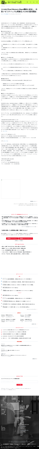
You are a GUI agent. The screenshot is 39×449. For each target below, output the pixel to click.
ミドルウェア (22, 415)
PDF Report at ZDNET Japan (24, 424)
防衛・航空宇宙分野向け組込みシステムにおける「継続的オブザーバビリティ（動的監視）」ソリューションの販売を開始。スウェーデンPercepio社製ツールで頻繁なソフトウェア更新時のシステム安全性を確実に (20, 217)
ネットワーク (22, 414)
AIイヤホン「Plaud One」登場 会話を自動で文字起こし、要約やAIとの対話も (15, 253)
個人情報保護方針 (6, 444)
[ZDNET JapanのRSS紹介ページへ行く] (22, 401)
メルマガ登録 (19, 384)
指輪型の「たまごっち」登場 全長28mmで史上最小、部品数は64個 (13, 248)
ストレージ (22, 413)
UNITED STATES (22, 431)
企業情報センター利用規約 (19, 240)
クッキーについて (17, 444)
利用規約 (11, 444)
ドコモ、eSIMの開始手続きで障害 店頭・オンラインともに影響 (13, 250)
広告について (24, 444)
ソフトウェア (22, 410)
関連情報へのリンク (33, 201)
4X (1, 426)
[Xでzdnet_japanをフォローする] (19, 401)
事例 (1, 405)
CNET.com (21, 427)
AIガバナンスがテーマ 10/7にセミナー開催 (14, 1)
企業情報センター (3, 409)
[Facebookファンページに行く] (17, 401)
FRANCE (21, 432)
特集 (1, 404)
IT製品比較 (2, 413)
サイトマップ (34, 444)
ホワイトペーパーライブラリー (31, 309)
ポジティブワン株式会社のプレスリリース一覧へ (29, 226)
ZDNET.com (22, 428)
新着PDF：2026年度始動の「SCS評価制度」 (15, 2)
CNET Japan (10, 389)
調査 (21, 423)
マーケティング (22, 418)
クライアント (22, 408)
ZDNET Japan (3, 428)
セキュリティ (22, 409)
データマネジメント (23, 419)
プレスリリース (3, 410)
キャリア (21, 420)
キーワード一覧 (3, 414)
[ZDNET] (4, 2)
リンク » (5, 131)
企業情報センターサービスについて (26, 238)
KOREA (21, 435)
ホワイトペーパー (3, 408)
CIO (20, 405)
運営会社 (28, 444)
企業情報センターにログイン (12, 238)
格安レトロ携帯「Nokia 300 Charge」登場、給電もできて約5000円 (13, 246)
